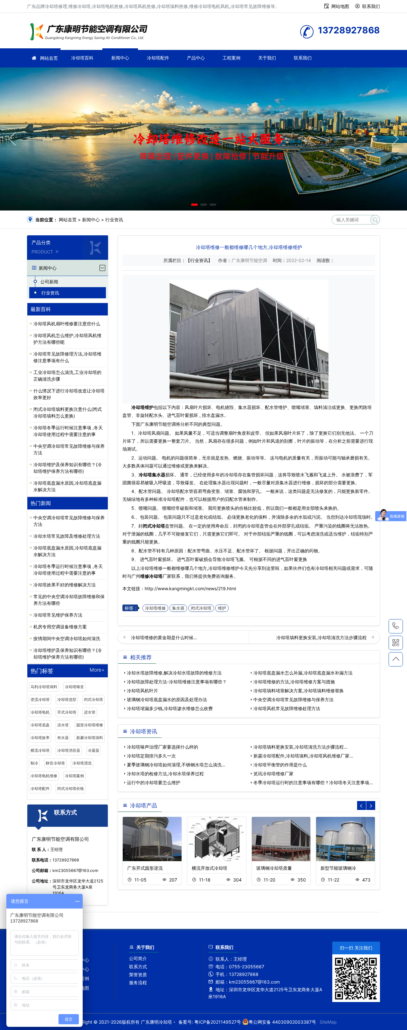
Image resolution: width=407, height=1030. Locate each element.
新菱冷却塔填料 (89, 737)
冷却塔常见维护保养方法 (57, 615)
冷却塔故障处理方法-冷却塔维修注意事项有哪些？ (177, 681)
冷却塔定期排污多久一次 (151, 755)
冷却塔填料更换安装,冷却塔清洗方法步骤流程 (322, 637)
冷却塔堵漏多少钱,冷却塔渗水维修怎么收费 (170, 708)
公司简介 (138, 958)
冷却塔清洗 (82, 763)
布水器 (63, 737)
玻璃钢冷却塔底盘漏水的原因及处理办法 (167, 699)
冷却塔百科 (82, 57)
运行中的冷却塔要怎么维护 (153, 782)
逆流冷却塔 (40, 699)
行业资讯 (114, 219)
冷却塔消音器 (68, 750)
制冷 (34, 763)
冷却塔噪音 (74, 686)
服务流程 (138, 982)
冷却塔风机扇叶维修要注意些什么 (66, 323)
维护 (222, 608)
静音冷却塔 (55, 763)
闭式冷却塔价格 (70, 788)
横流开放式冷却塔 (209, 868)
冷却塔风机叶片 (142, 690)
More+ (97, 670)
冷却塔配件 (158, 57)
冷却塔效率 (40, 737)
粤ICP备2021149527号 (217, 1022)
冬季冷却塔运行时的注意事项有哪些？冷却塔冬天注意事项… (313, 782)
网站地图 (340, 6)
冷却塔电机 (40, 712)
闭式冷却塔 (93, 699)
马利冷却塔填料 (44, 686)
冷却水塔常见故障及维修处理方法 (66, 536)
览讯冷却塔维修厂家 (273, 773)
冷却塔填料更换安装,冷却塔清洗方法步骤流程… (300, 747)
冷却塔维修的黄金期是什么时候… (164, 637)
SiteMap (328, 1022)
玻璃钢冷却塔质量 (274, 868)
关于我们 (267, 57)
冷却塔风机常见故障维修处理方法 (286, 708)
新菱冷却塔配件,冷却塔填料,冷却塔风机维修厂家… (303, 755)
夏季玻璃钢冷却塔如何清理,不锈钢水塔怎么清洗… (176, 764)
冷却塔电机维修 (44, 775)
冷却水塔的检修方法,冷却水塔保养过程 (165, 773)
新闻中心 (120, 57)
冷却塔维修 (155, 608)
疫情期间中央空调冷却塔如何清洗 (66, 638)
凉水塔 (63, 724)
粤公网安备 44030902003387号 (282, 1022)
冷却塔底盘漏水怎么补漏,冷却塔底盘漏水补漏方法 (303, 672)
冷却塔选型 (66, 699)
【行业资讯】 (199, 260)
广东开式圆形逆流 (145, 868)
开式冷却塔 (66, 712)
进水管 (89, 712)
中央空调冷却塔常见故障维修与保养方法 (293, 699)
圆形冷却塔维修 (89, 724)
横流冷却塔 (40, 750)
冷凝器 (93, 750)
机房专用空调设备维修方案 (60, 626)
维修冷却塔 (90, 32)
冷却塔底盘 (40, 724)
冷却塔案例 (74, 775)
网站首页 (49, 58)
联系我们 (371, 6)
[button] (194, 205)
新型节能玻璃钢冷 (338, 868)
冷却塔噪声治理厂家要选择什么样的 (162, 747)
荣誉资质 (138, 974)
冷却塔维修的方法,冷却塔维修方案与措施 (294, 681)
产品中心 (196, 57)
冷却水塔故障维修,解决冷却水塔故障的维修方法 (174, 672)
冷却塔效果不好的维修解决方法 (64, 584)
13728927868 (396, 626)
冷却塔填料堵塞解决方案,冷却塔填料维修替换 (298, 690)
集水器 (178, 608)
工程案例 (231, 57)
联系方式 (138, 966)
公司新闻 (49, 281)
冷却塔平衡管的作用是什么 (280, 764)
